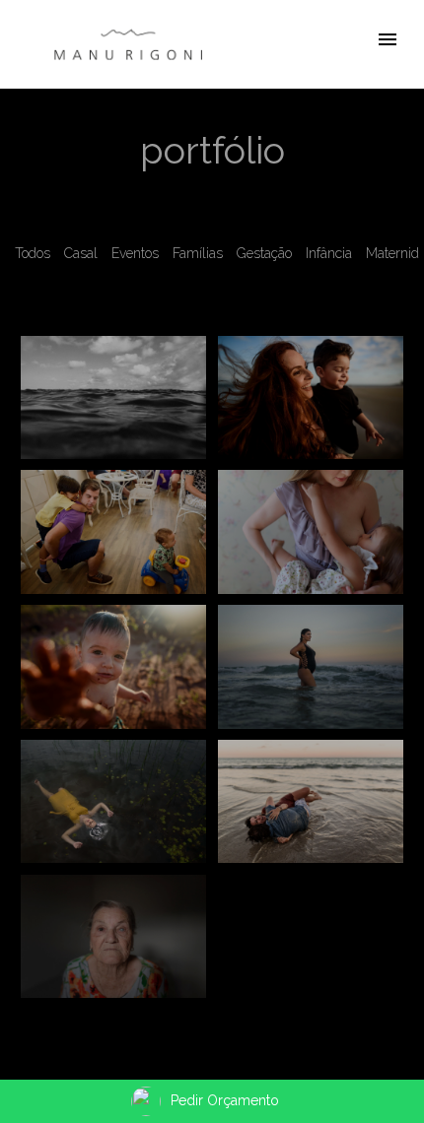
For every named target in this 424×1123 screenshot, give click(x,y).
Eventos (135, 253)
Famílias (198, 253)
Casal (81, 253)
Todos (32, 253)
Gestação (264, 253)
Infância (329, 253)
